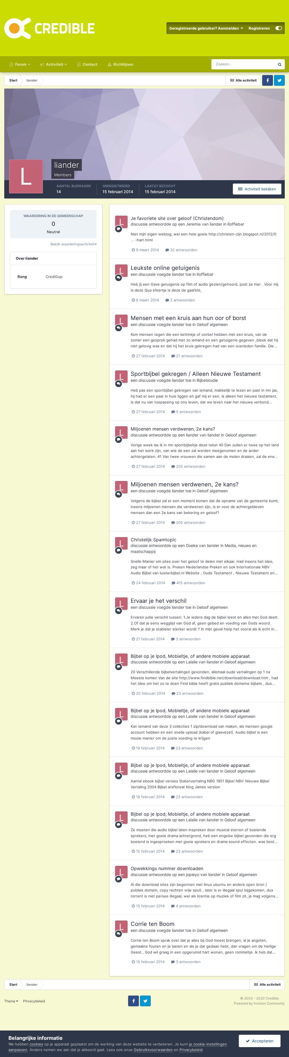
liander (216, 224)
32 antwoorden (183, 250)
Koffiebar (235, 224)
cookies (36, 1044)
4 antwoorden (188, 906)
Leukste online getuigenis (165, 267)
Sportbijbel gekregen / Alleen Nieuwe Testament (196, 373)
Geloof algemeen (212, 324)
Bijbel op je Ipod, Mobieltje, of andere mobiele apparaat (190, 656)
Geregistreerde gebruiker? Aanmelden (204, 28)
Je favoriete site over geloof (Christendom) (177, 218)
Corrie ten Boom (152, 924)
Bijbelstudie (207, 380)
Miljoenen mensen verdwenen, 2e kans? (173, 429)
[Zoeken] (280, 64)
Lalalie (192, 661)
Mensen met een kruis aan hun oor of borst (188, 318)
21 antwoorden (189, 356)
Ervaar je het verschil (159, 600)
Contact (89, 64)
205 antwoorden (190, 466)
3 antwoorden (188, 639)
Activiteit (54, 64)
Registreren (259, 28)
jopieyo (192, 874)
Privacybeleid (34, 1001)
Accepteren (261, 1040)
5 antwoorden (188, 411)
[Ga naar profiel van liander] (121, 222)
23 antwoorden (189, 693)
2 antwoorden (182, 300)
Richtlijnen (123, 64)
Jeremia (193, 224)
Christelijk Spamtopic (153, 539)
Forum (20, 64)
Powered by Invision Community (259, 1003)
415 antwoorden (190, 583)
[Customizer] (279, 28)
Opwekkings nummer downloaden (167, 868)
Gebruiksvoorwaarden (153, 1049)
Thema (10, 1001)
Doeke (192, 545)
